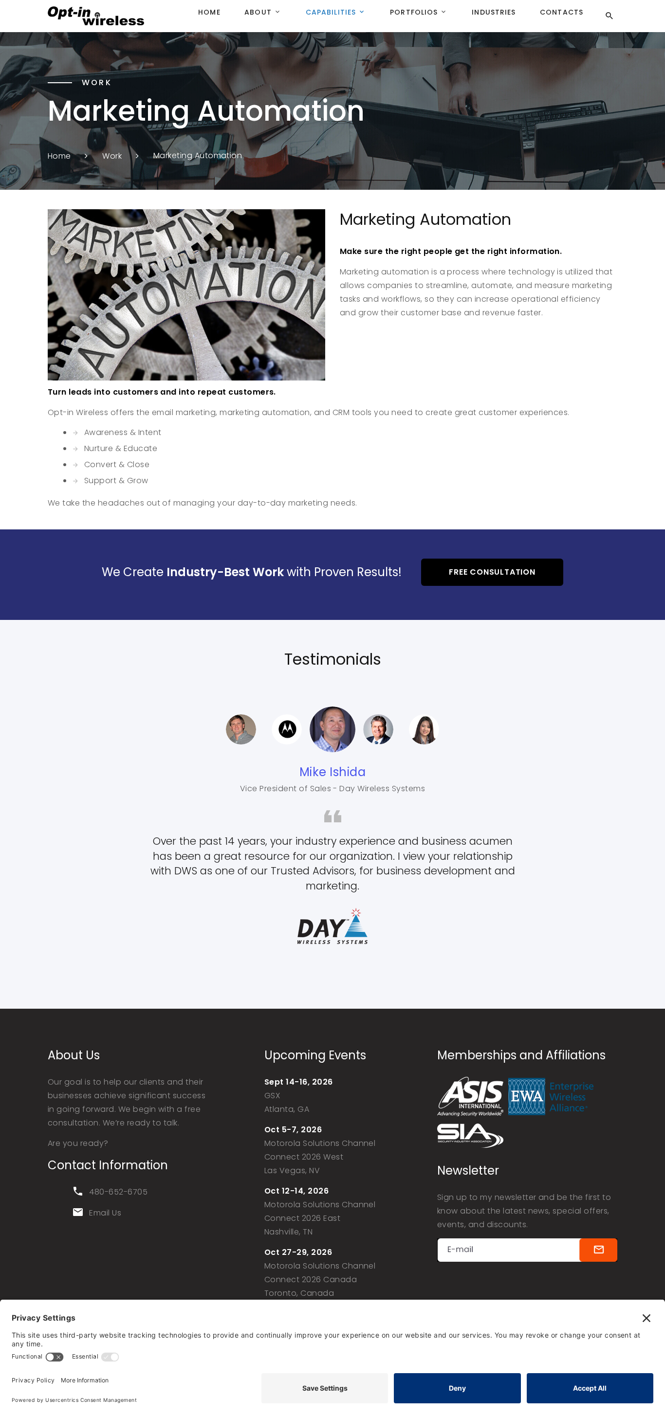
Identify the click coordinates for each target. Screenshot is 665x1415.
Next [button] (466, 729)
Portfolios (414, 12)
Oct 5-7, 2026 (293, 1129)
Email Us (105, 1212)
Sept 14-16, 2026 (298, 1082)
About (258, 12)
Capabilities (331, 12)
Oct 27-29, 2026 (298, 1252)
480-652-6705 (118, 1191)
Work (112, 155)
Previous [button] (198, 729)
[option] (332, 729)
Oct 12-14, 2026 (296, 1191)
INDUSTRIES (494, 12)
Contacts (561, 12)
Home (209, 12)
